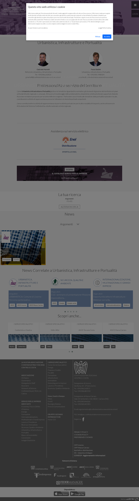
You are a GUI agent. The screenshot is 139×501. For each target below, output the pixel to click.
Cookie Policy (75, 24)
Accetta (107, 36)
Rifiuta (97, 36)
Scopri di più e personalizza (38, 28)
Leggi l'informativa (104, 28)
